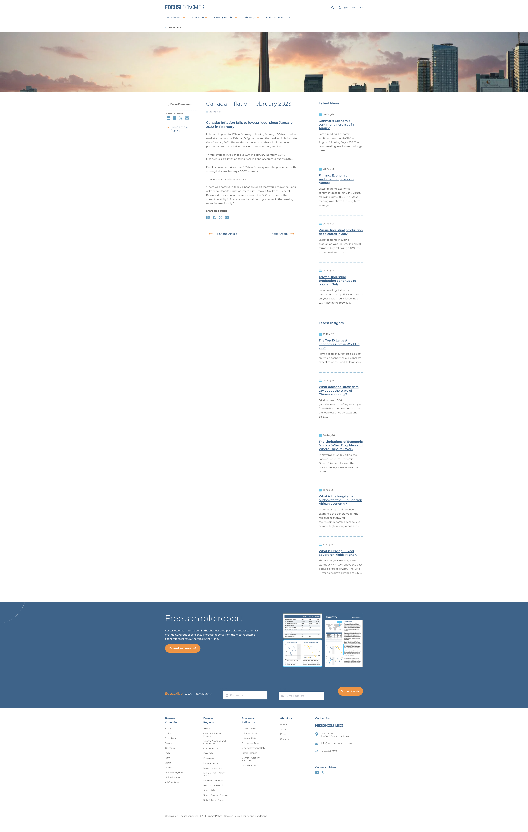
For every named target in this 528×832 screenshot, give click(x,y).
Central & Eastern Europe (212, 734)
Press (283, 734)
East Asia (208, 753)
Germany (170, 748)
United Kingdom (174, 772)
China (168, 733)
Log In (345, 7)
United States (172, 777)
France (168, 743)
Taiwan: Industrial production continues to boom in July (337, 280)
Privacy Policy (214, 816)
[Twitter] (323, 772)
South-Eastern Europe (215, 795)
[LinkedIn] (317, 772)
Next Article (279, 233)
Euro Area (170, 738)
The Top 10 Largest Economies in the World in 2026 (339, 344)
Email (282, 689)
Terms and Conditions (255, 816)
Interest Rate (249, 738)
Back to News (174, 28)
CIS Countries (210, 748)
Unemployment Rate (254, 748)
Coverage (198, 17)
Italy (167, 757)
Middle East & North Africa (214, 774)
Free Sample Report (179, 128)
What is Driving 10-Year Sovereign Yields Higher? (338, 553)
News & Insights (224, 17)
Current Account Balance (251, 759)
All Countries (172, 782)
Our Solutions (173, 17)
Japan (168, 762)
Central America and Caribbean (214, 742)
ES (361, 7)
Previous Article (226, 233)
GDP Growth (249, 728)
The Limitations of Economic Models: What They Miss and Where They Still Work (341, 445)
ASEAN (207, 728)
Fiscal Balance (249, 753)
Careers (284, 739)
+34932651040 (329, 751)
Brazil (168, 728)
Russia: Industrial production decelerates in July (341, 232)
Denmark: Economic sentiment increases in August (336, 124)
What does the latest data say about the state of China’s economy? (339, 390)
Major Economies (212, 768)
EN (354, 7)
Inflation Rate (249, 733)
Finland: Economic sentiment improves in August (336, 179)
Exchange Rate (250, 743)
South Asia (209, 790)
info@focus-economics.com (336, 743)
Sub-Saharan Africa (213, 800)
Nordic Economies (213, 780)
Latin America (210, 763)
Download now (180, 648)
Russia (168, 767)
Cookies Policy (232, 816)
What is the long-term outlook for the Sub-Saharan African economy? (340, 500)
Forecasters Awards (278, 17)
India (167, 753)
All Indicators (249, 765)
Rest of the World (213, 785)
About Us (250, 17)
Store (283, 729)
